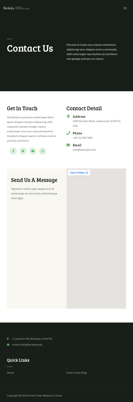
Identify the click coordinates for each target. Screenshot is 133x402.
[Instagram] (42, 151)
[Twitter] (23, 151)
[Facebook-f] (13, 151)
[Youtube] (32, 151)
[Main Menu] (125, 8)
